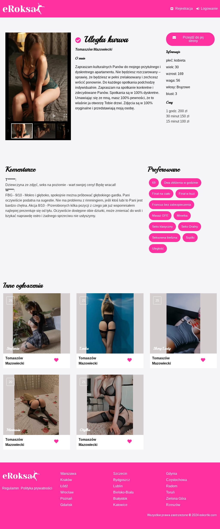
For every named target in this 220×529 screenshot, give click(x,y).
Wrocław (67, 492)
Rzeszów (173, 505)
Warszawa (68, 473)
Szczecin (120, 473)
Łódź (64, 486)
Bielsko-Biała (123, 492)
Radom (171, 486)
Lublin (118, 486)
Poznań (66, 498)
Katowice (120, 505)
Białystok (120, 498)
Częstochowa (176, 480)
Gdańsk (66, 505)
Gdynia (171, 473)
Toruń (170, 492)
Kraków (66, 480)
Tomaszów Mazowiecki (93, 49)
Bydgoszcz (121, 480)
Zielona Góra (176, 498)
